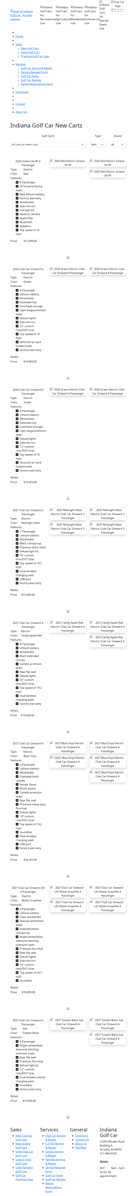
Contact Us (82, 1140)
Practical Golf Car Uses (35, 56)
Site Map (80, 1147)
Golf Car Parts (29, 76)
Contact (20, 104)
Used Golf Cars (30, 52)
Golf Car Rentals (31, 80)
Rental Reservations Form (37, 84)
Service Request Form (34, 72)
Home (19, 36)
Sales (19, 44)
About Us (21, 112)
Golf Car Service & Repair (36, 68)
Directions (22, 92)
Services (21, 64)
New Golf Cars (30, 48)
